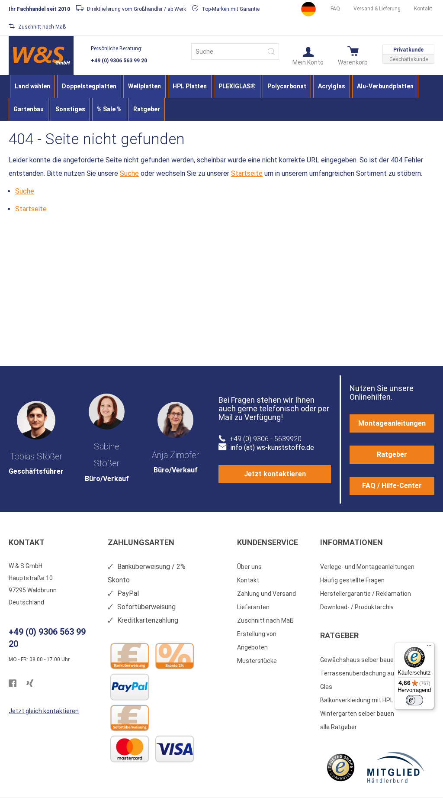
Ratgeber (392, 454)
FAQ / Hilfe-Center (392, 485)
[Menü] (429, 647)
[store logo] (41, 55)
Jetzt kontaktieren (275, 474)
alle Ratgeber (338, 727)
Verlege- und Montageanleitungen (367, 566)
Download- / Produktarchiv (357, 607)
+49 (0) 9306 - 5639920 (266, 439)
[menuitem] (32, 86)
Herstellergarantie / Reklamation (365, 593)
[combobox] (235, 51)
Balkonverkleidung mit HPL (356, 700)
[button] (308, 55)
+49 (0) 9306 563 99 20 (119, 61)
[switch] (414, 700)
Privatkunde (408, 50)
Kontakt (423, 9)
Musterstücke (257, 660)
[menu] (221, 98)
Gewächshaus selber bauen (358, 659)
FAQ (335, 9)
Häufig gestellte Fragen (352, 580)
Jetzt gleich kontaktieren (44, 711)
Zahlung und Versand (266, 593)
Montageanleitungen (392, 423)
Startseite (247, 173)
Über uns (249, 566)
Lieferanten (253, 607)
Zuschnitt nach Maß (265, 620)
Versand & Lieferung (377, 9)
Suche (129, 173)
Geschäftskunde (408, 59)
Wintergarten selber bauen (357, 713)
